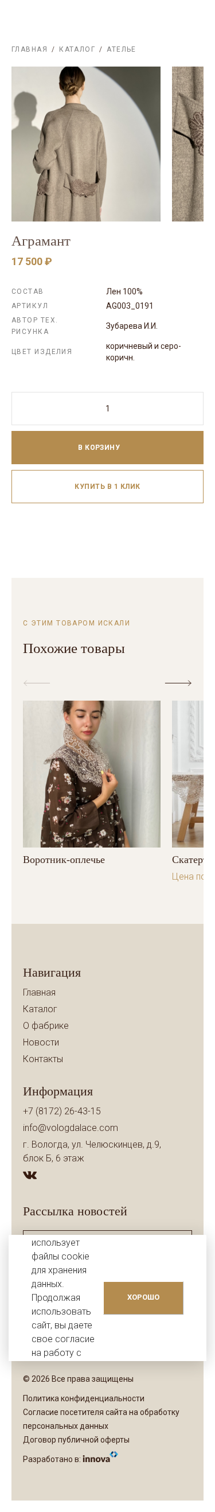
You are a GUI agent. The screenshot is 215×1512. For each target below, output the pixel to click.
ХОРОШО (143, 1297)
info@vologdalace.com (70, 1127)
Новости (41, 1042)
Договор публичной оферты (76, 1439)
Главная (29, 49)
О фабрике (46, 1025)
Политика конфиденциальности (83, 1398)
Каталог (77, 49)
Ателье (121, 49)
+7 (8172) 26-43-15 (62, 1111)
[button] (181, 683)
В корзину (100, 448)
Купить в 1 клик (107, 487)
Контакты (43, 1059)
